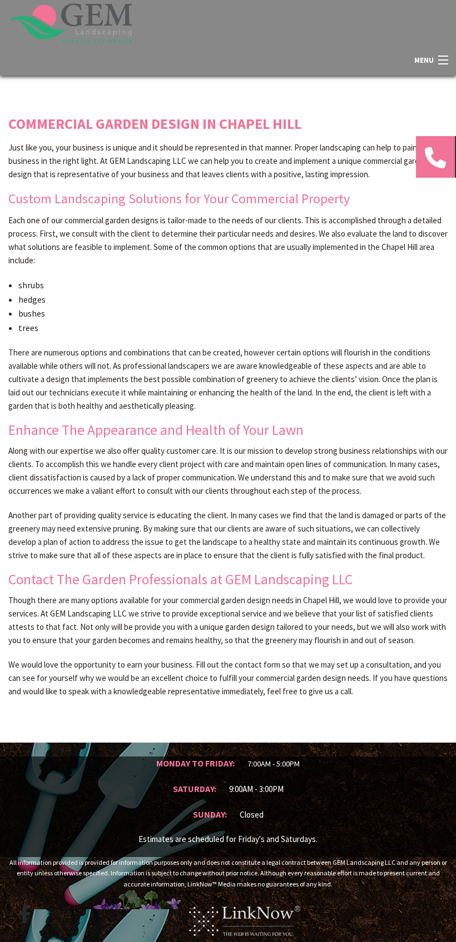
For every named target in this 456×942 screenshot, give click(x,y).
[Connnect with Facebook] (25, 914)
